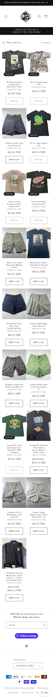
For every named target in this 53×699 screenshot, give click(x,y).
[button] (6, 16)
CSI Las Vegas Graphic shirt (39, 144)
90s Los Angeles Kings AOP (39, 83)
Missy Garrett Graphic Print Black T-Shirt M (38, 264)
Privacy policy (14, 693)
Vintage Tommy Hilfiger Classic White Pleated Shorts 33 (38, 514)
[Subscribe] (43, 625)
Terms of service (27, 693)
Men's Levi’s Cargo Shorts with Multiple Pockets (14, 265)
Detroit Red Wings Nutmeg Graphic (38, 203)
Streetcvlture (15, 688)
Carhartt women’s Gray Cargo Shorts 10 (14, 144)
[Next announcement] (47, 31)
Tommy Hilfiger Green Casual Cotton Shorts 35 (38, 386)
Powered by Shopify (28, 688)
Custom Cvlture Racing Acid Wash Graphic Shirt (14, 204)
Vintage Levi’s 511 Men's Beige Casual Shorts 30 (14, 514)
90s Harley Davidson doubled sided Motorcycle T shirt (14, 84)
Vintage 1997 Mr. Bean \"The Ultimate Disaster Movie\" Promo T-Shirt (39, 449)
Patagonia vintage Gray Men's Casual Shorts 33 (14, 385)
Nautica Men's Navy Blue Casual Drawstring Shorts (14, 326)
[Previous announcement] (5, 31)
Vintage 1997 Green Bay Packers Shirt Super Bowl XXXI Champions (14, 449)
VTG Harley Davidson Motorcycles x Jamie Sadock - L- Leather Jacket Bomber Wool (14, 576)
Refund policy (43, 688)
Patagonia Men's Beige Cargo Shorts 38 (39, 325)
